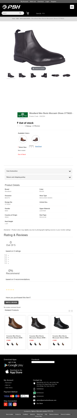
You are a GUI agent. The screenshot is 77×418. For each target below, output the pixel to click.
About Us (32, 414)
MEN (17, 18)
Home (13, 18)
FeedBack (25, 414)
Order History (9, 387)
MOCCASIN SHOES (25, 18)
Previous (69, 311)
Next (72, 311)
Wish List (33, 1)
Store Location (9, 414)
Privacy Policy (38, 416)
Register (53, 1)
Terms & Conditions (65, 414)
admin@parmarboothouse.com (46, 400)
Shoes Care (40, 414)
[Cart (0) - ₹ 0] (27, 13)
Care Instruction (12, 171)
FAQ (46, 414)
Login (47, 1)
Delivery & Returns (54, 414)
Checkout (41, 1)
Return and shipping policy (16, 177)
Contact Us (18, 414)
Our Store (40, 403)
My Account (24, 1)
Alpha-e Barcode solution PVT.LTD (42, 411)
